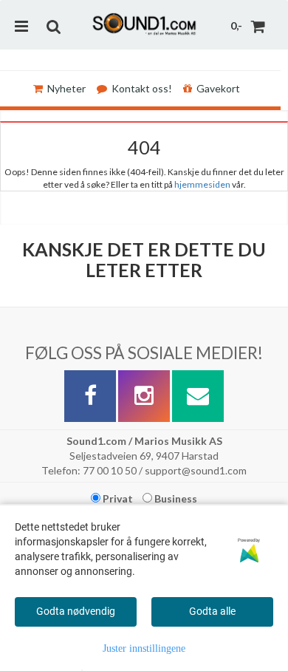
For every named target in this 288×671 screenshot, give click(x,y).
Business (174, 498)
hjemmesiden (202, 184)
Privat (116, 498)
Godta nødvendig (75, 611)
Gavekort (218, 88)
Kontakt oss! (142, 88)
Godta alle (212, 611)
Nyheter (66, 88)
